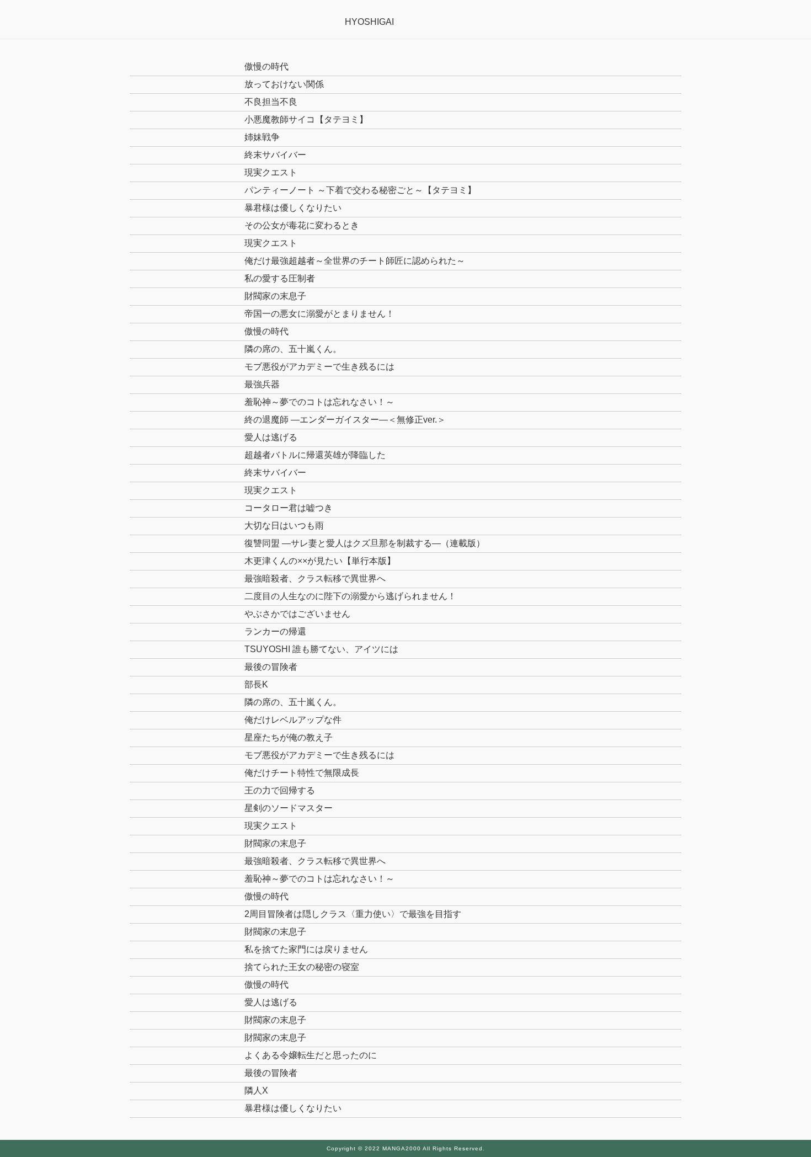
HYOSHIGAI (369, 21)
